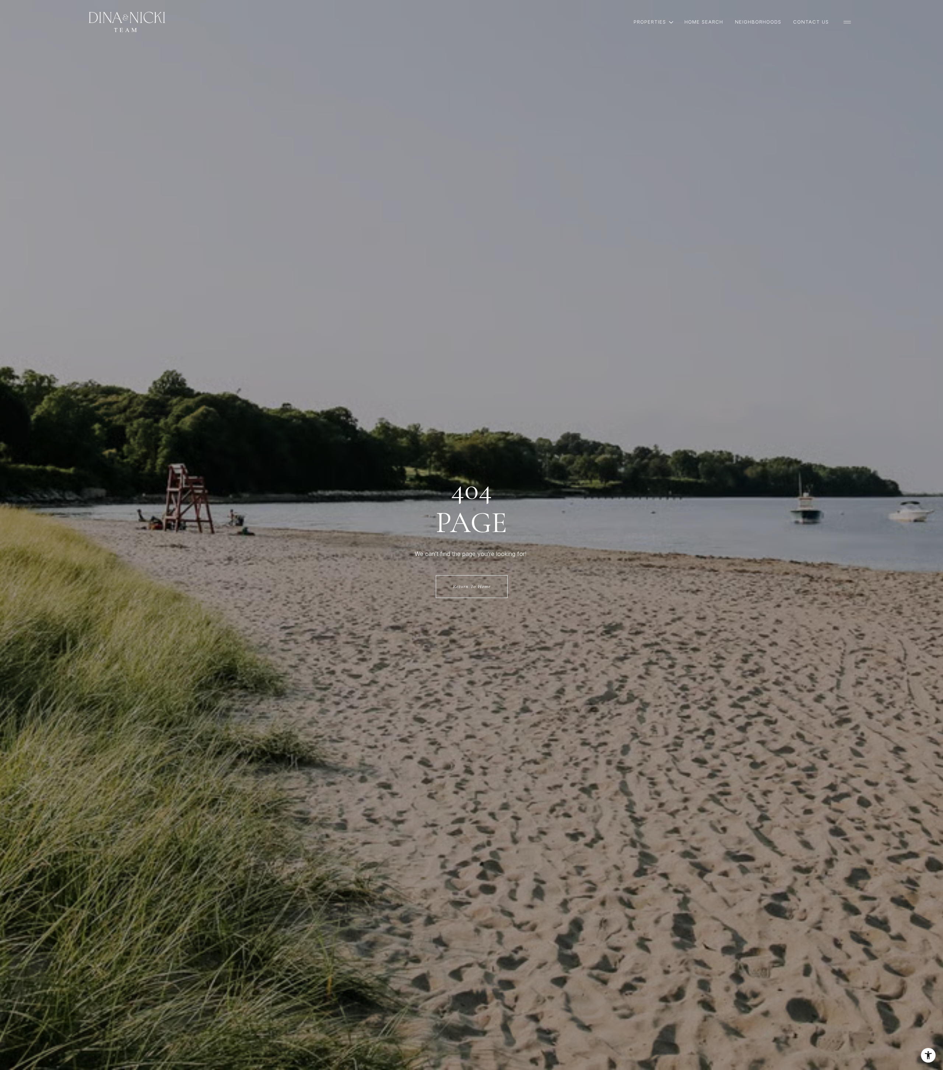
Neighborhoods (758, 22)
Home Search (703, 22)
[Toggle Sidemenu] (847, 22)
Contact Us (811, 22)
